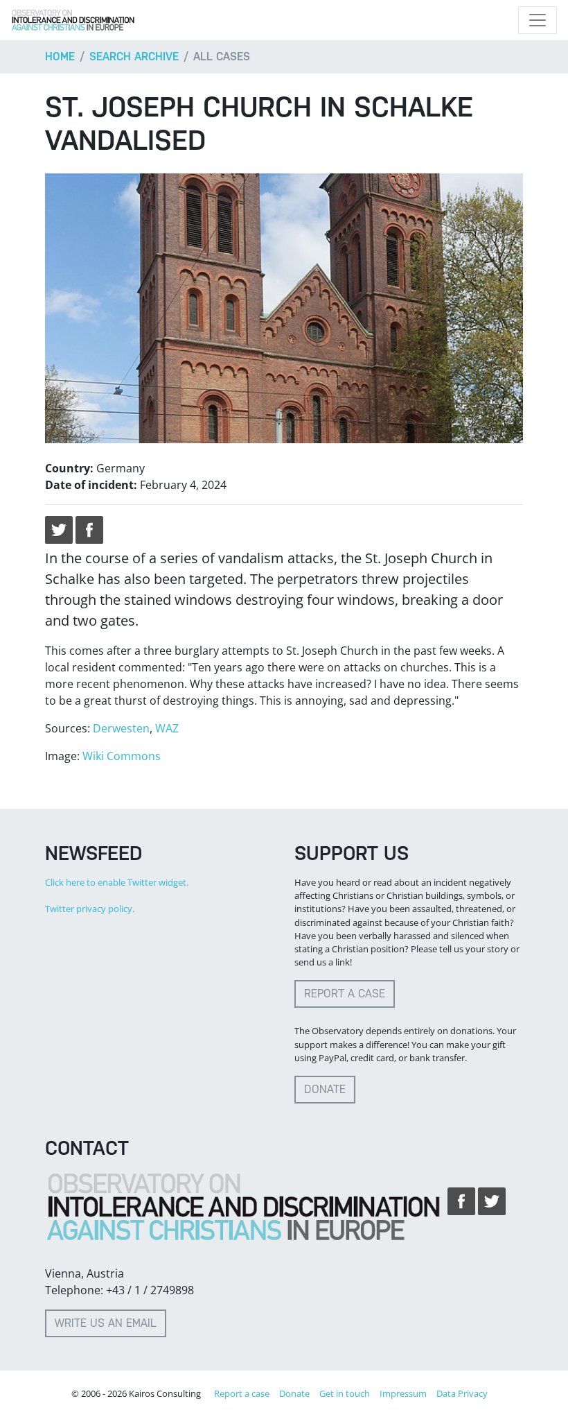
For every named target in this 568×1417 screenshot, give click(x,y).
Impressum (403, 1393)
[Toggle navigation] (537, 20)
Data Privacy (462, 1393)
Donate (325, 1089)
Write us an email (106, 1323)
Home (60, 56)
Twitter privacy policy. (89, 908)
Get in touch (344, 1393)
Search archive (134, 56)
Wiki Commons (121, 756)
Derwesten (121, 728)
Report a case (344, 993)
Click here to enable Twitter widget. (116, 882)
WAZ (167, 728)
